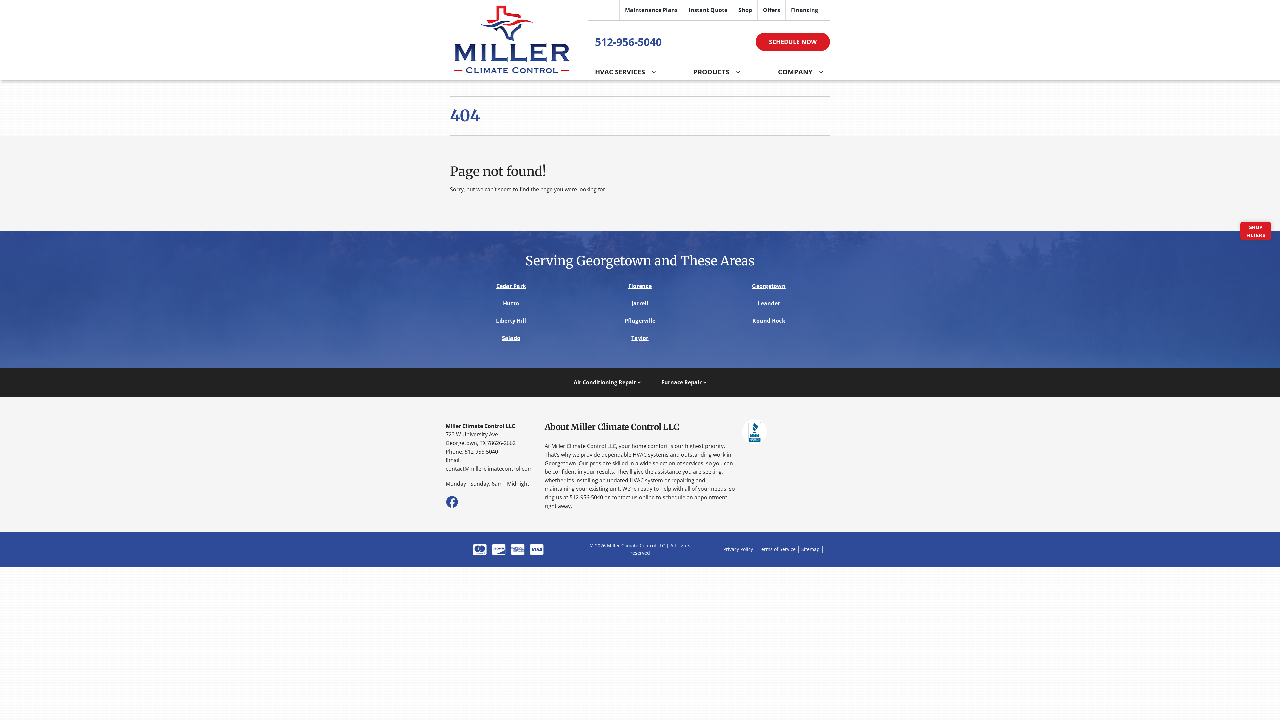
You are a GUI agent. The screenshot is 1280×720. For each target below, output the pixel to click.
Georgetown (768, 286)
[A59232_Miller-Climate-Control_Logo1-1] (511, 6)
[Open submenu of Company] (824, 72)
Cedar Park (511, 286)
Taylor (639, 338)
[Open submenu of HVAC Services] (657, 72)
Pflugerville (640, 320)
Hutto (511, 303)
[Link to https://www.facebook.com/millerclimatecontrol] (452, 502)
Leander (769, 303)
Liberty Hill (511, 320)
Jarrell (640, 303)
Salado (511, 338)
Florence (640, 286)
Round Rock (768, 320)
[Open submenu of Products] (741, 72)
